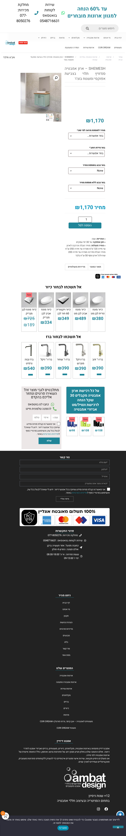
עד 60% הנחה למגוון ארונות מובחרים (92, 12)
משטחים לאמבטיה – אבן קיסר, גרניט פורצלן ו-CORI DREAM (66, 721)
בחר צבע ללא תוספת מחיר (92, 183)
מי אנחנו (106, 37)
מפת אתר (66, 655)
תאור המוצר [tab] (95, 267)
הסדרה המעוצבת (72, 47)
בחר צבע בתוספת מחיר (94, 165)
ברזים (52, 37)
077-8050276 (23, 18)
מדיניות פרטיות (66, 628)
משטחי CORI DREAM (66, 727)
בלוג (66, 642)
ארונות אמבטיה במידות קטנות (88, 58)
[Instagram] (98, 809)
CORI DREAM (104, 47)
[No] (118, 827)
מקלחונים (76, 37)
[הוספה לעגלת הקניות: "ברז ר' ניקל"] (47, 374)
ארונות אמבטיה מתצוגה (66, 682)
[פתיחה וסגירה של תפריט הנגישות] (120, 815)
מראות (61, 37)
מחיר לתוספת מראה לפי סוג (91, 130)
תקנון (66, 615)
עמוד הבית (120, 58)
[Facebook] (106, 809)
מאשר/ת (63, 828)
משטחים (117, 47)
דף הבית (118, 37)
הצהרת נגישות (66, 622)
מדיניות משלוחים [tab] (76, 267)
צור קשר (66, 648)
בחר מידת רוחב (97, 148)
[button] (56, 78)
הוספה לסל (85, 225)
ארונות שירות (88, 47)
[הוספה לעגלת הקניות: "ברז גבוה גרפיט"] (30, 375)
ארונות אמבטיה (93, 37)
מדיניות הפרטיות (51, 434)
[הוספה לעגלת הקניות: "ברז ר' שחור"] (64, 374)
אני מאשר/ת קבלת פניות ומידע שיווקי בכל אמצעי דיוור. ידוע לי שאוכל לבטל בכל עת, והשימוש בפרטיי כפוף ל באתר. (42, 429)
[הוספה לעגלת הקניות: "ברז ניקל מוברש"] (82, 375)
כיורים (43, 37)
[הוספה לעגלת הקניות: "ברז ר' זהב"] (99, 374)
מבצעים (66, 635)
